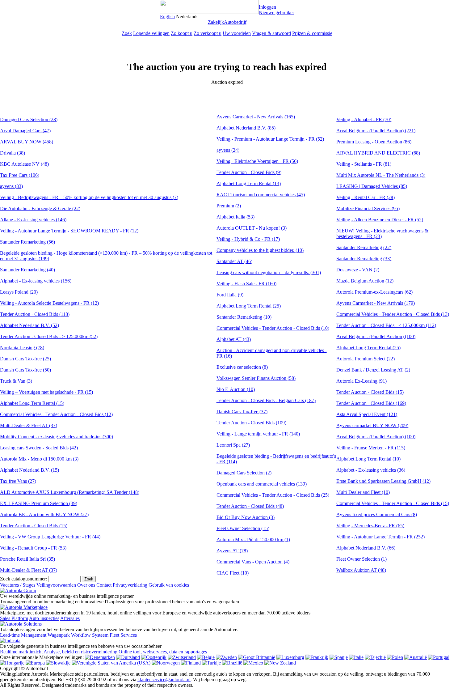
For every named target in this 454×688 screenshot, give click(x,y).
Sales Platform (14, 618)
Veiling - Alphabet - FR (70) (363, 119)
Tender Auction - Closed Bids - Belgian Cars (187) (266, 400)
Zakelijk (216, 22)
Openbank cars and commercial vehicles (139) (261, 483)
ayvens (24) (227, 150)
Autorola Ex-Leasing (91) (361, 381)
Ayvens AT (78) (232, 550)
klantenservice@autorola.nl (164, 679)
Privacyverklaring (130, 585)
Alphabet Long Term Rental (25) (248, 305)
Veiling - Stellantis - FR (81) (363, 164)
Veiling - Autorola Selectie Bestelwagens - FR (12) (49, 303)
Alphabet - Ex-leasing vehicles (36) (370, 470)
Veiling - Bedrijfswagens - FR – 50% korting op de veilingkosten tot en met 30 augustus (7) (89, 197)
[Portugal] (438, 657)
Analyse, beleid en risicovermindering (80, 651)
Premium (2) (228, 205)
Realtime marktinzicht (21, 651)
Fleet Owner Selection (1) (361, 559)
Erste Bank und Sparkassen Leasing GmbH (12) (383, 481)
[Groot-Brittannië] (256, 657)
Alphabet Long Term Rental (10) (368, 458)
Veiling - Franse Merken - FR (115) (370, 447)
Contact (103, 585)
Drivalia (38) (12, 152)
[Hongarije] (12, 662)
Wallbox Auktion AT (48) (361, 570)
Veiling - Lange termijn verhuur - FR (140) (258, 433)
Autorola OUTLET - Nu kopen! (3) (251, 228)
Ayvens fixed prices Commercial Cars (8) (376, 514)
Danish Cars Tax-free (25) (25, 358)
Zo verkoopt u (207, 33)
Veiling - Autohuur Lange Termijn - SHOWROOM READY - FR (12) (69, 230)
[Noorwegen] (166, 662)
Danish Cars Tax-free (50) (25, 369)
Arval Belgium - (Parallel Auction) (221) (375, 130)
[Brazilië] (232, 662)
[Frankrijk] (316, 657)
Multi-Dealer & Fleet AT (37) (28, 425)
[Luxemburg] (290, 657)
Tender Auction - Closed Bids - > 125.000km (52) (49, 336)
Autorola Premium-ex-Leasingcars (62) (374, 292)
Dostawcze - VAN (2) (357, 269)
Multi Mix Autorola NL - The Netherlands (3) (380, 175)
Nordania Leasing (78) (22, 347)
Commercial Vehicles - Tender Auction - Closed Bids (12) (56, 414)
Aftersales (70, 618)
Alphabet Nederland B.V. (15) (29, 470)
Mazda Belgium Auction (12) (364, 280)
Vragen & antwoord (271, 33)
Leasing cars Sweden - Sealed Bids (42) (39, 447)
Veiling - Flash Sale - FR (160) (246, 283)
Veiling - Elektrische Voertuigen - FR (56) (257, 161)
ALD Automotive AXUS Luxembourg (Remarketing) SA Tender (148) (69, 492)
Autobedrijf (235, 22)
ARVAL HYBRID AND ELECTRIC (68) (378, 152)
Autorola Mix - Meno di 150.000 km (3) (39, 458)
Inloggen (267, 7)
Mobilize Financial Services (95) (368, 208)
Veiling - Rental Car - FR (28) (365, 197)
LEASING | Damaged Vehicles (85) (371, 186)
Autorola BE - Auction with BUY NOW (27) (44, 514)
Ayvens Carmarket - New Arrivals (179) (375, 303)
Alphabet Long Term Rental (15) (32, 403)
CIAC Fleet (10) (232, 572)
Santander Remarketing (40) (27, 269)
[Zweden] (226, 657)
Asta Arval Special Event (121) (366, 414)
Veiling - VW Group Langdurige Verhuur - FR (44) (50, 536)
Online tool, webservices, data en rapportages (163, 651)
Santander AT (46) (234, 261)
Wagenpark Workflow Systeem (78, 635)
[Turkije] (211, 662)
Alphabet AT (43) (233, 339)
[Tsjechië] (375, 657)
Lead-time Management (23, 635)
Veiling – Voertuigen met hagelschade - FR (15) (46, 392)
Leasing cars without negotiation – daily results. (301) (268, 272)
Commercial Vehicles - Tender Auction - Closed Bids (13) (392, 314)
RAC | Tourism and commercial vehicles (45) (260, 194)
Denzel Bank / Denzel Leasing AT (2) (373, 369)
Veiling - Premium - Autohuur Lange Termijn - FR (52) (270, 139)
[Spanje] (339, 657)
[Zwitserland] (182, 657)
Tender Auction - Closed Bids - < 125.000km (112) (386, 325)
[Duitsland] (128, 657)
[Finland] (191, 662)
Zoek (127, 33)
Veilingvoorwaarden (56, 585)
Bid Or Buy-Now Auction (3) (245, 517)
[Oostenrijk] (153, 657)
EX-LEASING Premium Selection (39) (38, 503)
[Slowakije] (58, 662)
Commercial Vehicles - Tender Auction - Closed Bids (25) (272, 495)
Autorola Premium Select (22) (365, 358)
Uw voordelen (237, 33)
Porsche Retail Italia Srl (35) (27, 559)
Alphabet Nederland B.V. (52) (29, 325)
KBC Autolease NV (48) (24, 164)
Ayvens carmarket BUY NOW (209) (372, 425)
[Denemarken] (100, 657)
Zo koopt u (181, 33)
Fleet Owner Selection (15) (242, 528)
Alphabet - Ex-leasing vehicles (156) (35, 280)
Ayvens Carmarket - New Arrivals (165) (255, 116)
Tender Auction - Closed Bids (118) (34, 314)
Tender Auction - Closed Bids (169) (371, 403)
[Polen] (395, 657)
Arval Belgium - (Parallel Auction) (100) (375, 336)
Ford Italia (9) (229, 294)
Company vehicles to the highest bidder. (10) (260, 250)
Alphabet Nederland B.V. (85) (245, 127)
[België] (206, 657)
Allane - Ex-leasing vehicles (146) (33, 219)
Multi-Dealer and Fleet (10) (363, 492)
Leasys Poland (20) (19, 292)
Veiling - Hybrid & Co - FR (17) (248, 239)
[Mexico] (253, 662)
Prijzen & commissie (312, 33)
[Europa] (35, 662)
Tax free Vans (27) (18, 481)
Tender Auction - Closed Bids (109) (251, 422)
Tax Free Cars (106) (19, 175)
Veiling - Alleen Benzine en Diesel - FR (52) (379, 219)
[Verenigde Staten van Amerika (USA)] (111, 662)
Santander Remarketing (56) (27, 241)
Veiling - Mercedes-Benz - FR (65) (370, 525)
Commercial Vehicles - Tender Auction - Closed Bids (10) (272, 328)
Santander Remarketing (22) (363, 247)
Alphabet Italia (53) (235, 216)
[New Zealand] (280, 662)
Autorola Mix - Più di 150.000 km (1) (253, 539)
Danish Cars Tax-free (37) (241, 411)
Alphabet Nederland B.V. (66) (365, 547)
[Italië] (356, 657)
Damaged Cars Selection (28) (28, 119)
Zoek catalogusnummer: (23, 578)
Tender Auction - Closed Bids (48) (250, 506)
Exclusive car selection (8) (242, 367)
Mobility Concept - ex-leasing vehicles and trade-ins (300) (56, 436)
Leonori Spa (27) (233, 445)
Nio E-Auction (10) (235, 389)
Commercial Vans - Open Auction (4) (252, 561)
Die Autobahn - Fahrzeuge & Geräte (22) (40, 208)
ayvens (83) (11, 186)
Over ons (86, 585)
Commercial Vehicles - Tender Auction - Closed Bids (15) (392, 503)
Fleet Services (123, 635)
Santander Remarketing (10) (243, 317)
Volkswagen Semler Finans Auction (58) (256, 378)
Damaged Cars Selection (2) (243, 472)
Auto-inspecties (44, 618)
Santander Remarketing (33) (363, 258)
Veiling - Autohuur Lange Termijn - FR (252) (380, 536)
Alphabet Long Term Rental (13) (248, 183)
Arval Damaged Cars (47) (25, 130)
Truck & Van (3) (16, 381)
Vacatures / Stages (17, 585)
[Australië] (415, 657)
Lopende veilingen (151, 33)
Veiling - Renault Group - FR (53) (33, 547)
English (167, 16)
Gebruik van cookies (169, 585)
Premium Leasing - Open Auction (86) (373, 141)
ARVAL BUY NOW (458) (26, 141)
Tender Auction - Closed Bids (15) (33, 525)
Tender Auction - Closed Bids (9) (248, 172)
